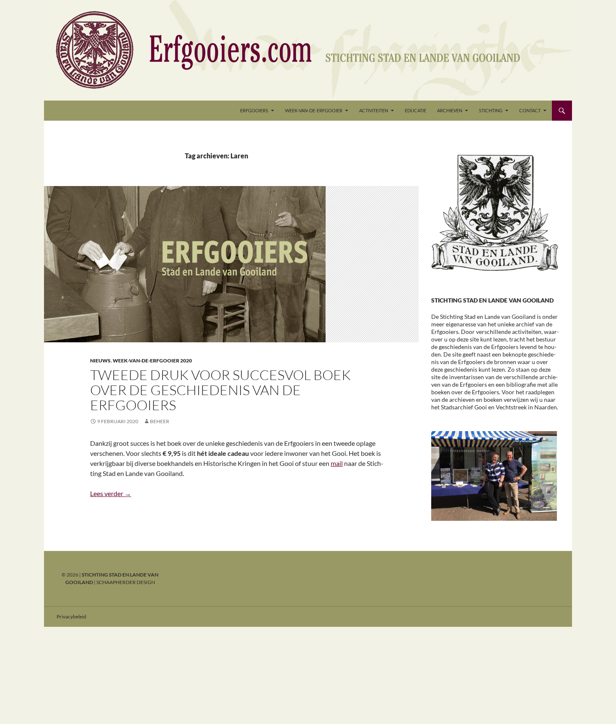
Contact (530, 110)
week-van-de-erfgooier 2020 (152, 360)
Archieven (449, 110)
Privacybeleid (71, 616)
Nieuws (100, 360)
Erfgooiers (254, 110)
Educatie (415, 110)
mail (337, 463)
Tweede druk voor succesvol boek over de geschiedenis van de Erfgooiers (220, 390)
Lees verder (110, 493)
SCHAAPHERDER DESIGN (125, 582)
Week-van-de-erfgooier (313, 110)
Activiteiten (373, 110)
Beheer (159, 421)
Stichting (490, 110)
